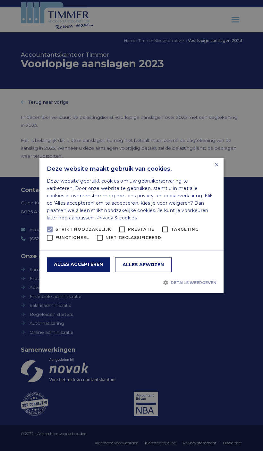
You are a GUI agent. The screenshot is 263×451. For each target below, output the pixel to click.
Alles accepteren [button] (78, 264)
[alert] (131, 225)
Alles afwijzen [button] (143, 265)
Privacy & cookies (116, 218)
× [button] (216, 165)
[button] (131, 282)
